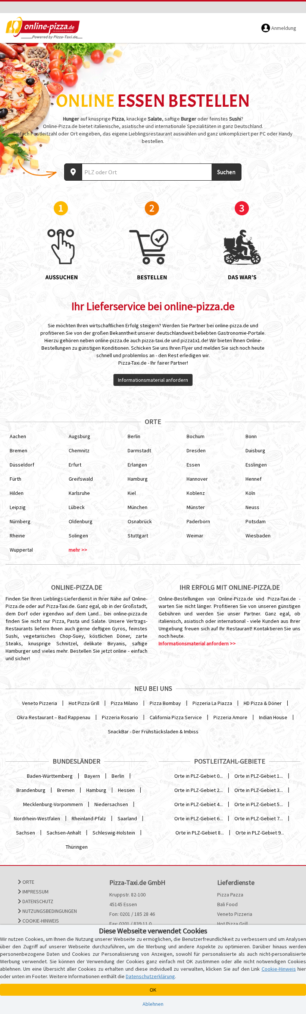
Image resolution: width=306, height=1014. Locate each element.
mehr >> (78, 549)
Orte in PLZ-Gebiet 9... (259, 832)
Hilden (17, 493)
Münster (196, 507)
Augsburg (79, 436)
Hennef (254, 478)
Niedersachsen (111, 804)
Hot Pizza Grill (84, 703)
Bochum (195, 436)
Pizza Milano (124, 703)
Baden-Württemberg (50, 776)
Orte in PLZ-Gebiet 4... (198, 804)
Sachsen (25, 832)
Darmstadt (139, 450)
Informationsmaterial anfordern (153, 380)
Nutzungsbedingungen (49, 911)
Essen (193, 464)
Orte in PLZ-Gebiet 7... (258, 818)
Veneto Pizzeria (39, 703)
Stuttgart (138, 535)
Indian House (273, 717)
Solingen (78, 535)
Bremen (18, 450)
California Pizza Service (176, 717)
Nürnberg (20, 521)
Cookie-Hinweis (40, 920)
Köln (250, 493)
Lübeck (77, 507)
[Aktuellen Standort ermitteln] (73, 172)
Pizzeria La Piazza (212, 703)
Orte (27, 882)
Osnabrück (140, 521)
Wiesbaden (258, 535)
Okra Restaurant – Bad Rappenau (53, 717)
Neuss (252, 507)
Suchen (226, 171)
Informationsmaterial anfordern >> (197, 643)
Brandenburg (31, 790)
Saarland (127, 818)
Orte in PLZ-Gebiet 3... (258, 790)
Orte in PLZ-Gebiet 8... (199, 832)
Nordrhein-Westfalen (37, 818)
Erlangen (137, 464)
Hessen (126, 790)
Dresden (196, 450)
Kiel (132, 493)
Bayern (92, 776)
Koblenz (196, 493)
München (137, 507)
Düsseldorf (22, 464)
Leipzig (18, 507)
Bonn (251, 436)
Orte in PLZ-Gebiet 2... (198, 790)
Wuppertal (21, 549)
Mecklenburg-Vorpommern (53, 804)
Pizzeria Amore (230, 717)
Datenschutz (37, 901)
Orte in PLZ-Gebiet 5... (258, 804)
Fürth (15, 478)
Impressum (35, 891)
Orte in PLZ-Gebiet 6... (198, 818)
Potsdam (256, 521)
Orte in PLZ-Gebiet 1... (258, 776)
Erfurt (75, 464)
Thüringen (77, 846)
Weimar (195, 535)
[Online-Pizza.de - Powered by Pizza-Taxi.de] (44, 28)
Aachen (18, 436)
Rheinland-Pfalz (89, 818)
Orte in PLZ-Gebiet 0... (198, 776)
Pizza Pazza (230, 894)
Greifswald (81, 478)
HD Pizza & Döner (263, 703)
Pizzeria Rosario (120, 717)
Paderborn (198, 521)
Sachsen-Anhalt (64, 832)
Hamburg (138, 478)
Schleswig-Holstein (114, 832)
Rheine (17, 535)
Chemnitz (79, 450)
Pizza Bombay (165, 703)
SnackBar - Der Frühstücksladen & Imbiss (153, 731)
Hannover (197, 478)
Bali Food (227, 904)
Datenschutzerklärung (150, 976)
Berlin (134, 436)
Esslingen (256, 464)
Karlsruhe (79, 493)
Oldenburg (81, 521)
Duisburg (255, 450)
